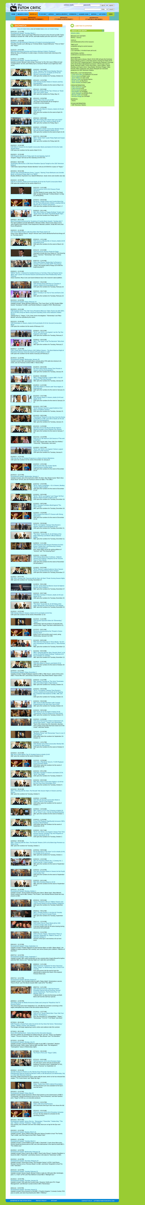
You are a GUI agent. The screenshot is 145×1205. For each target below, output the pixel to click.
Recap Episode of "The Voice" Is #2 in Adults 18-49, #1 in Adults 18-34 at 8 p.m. (49, 852)
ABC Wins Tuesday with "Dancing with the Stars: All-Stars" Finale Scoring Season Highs (38, 578)
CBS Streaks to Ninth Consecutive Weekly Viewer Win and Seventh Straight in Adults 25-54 (48, 129)
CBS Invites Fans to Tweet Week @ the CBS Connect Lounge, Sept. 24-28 (46, 924)
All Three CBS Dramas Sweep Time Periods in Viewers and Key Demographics (47, 369)
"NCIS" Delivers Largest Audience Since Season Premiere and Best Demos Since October (48, 570)
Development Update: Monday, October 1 (23, 891)
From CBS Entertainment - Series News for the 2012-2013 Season (31, 1033)
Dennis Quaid (76, 76)
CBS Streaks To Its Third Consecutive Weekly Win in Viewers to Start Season (48, 744)
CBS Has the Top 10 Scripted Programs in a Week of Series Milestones (32, 458)
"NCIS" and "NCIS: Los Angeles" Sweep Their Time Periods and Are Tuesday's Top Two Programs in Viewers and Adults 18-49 (49, 833)
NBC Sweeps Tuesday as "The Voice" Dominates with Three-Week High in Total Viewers (48, 682)
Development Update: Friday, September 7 (24, 957)
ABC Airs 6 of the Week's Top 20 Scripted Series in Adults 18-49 (30, 754)
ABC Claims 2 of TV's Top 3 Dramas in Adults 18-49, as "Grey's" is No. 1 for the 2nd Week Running (48, 811)
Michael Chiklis (76, 79)
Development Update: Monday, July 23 (23, 1042)
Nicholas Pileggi (77, 96)
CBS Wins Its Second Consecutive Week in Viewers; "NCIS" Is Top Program (46, 800)
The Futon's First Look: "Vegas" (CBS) (44, 1053)
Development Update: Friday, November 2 (24, 672)
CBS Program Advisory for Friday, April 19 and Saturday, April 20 (30, 156)
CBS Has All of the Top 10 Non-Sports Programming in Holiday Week (45, 466)
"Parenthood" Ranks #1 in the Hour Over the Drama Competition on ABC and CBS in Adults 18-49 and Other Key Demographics (49, 418)
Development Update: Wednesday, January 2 (25, 476)
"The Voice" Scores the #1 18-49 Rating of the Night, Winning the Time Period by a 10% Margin (48, 604)
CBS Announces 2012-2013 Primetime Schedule (48, 1112)
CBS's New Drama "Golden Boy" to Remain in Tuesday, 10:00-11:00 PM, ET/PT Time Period (47, 263)
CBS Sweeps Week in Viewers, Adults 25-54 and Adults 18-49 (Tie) (31, 613)
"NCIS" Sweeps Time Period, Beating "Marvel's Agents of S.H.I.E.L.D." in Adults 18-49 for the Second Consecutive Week (47, 72)
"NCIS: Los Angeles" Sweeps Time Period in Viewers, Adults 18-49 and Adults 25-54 (46, 525)
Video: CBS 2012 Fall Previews (43, 1104)
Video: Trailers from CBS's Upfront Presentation (48, 1084)
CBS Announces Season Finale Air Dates (46, 251)
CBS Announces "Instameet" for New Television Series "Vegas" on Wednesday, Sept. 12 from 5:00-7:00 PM (48, 967)
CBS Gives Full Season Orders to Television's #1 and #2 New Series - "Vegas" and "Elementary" (48, 721)
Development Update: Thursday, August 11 (24, 1189)
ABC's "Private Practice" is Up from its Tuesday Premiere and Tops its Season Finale (47, 913)
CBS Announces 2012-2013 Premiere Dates (47, 1061)
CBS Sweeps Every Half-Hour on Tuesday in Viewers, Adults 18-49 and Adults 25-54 (47, 284)
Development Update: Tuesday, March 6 (23, 1141)
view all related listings (52, 29)
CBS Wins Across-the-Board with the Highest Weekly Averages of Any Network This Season (47, 428)
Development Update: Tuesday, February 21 (24, 1171)
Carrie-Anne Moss (77, 74)
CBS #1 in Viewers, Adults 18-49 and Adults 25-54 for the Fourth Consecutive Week (36, 182)
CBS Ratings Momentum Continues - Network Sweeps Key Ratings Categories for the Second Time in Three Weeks (48, 558)
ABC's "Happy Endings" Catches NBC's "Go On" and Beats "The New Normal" (48, 378)
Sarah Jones (75, 81)
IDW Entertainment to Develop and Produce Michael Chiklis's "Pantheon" (33, 51)
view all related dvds (23, 29)
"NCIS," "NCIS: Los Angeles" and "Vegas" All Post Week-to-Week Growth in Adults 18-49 (48, 497)
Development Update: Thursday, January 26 (24, 1180)
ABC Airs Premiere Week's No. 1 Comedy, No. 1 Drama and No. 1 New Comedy (48, 861)
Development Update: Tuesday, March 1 (23, 33)
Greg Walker (75, 91)
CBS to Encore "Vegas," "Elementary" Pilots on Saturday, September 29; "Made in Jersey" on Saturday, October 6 (47, 935)
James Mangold (76, 93)
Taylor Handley (76, 82)
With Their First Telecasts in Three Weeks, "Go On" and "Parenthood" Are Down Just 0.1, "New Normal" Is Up (49, 643)
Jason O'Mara (76, 78)
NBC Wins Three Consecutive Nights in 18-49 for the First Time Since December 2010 (48, 782)
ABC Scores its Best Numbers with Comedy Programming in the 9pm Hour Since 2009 (46, 703)
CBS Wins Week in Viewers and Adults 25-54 (47, 663)
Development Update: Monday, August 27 (23, 979)
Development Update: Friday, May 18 (22, 1093)
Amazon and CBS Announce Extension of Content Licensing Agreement (33, 42)
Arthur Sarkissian (76, 87)
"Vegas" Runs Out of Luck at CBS (43, 100)
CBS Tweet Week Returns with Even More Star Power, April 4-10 (30, 232)
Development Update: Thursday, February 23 (24, 1161)
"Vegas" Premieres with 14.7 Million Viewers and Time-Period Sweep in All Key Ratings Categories (48, 902)
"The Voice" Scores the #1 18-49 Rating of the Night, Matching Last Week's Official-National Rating (47, 535)
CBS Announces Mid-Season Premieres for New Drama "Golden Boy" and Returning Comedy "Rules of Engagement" (48, 546)
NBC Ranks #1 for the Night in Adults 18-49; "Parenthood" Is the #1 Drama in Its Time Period (48, 712)
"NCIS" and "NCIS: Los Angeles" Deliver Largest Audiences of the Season (48, 450)
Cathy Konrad (76, 88)
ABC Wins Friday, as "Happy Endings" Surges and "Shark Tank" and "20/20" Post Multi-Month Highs (48, 213)
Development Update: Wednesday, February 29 (25, 1152)
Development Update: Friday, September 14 (24, 946)
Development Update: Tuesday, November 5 (24, 60)
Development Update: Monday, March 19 (23, 1132)
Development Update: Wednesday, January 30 (25, 359)
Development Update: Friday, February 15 (23, 302)
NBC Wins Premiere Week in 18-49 (44, 882)
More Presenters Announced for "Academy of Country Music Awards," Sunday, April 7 (37, 221)
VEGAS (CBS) (75, 33)
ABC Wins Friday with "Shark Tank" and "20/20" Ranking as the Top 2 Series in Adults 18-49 (47, 120)
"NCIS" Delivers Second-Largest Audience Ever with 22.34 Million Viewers (48, 408)
